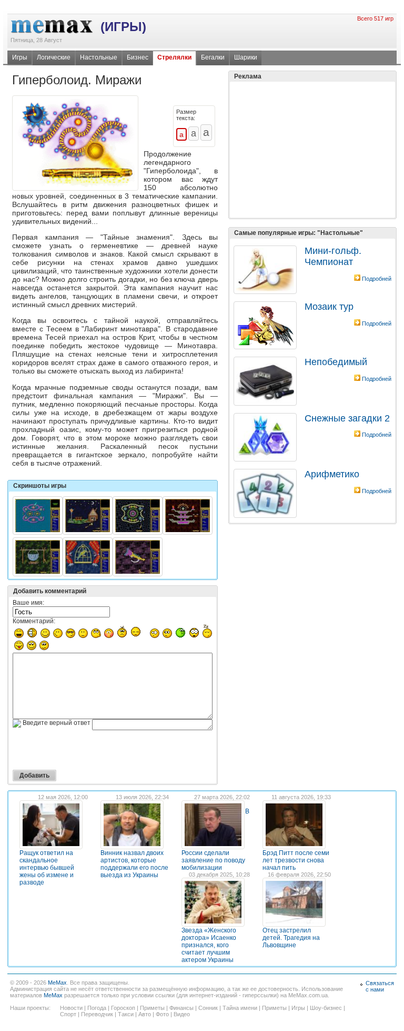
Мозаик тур (329, 306)
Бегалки (213, 57)
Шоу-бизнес (326, 1008)
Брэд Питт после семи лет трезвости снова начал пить (295, 860)
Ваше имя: (28, 602)
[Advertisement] (312, 123)
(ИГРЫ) (123, 26)
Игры (19, 57)
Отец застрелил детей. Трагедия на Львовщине (291, 938)
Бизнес (137, 57)
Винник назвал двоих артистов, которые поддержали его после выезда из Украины (134, 864)
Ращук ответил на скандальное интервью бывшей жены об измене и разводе (46, 867)
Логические (53, 57)
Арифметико (332, 474)
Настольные (98, 57)
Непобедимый (336, 362)
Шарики (245, 57)
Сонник (208, 1008)
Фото (162, 1014)
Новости (71, 1008)
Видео (182, 1014)
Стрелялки (174, 57)
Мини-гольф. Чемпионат (333, 256)
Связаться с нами (380, 986)
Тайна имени (240, 1008)
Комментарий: (34, 621)
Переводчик (97, 1014)
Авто (144, 1014)
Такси (126, 1014)
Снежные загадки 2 (347, 418)
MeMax (57, 982)
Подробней (376, 279)
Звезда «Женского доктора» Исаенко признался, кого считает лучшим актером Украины (208, 945)
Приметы (152, 1008)
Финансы (181, 1008)
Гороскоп (123, 1008)
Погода (96, 1008)
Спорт (68, 1014)
